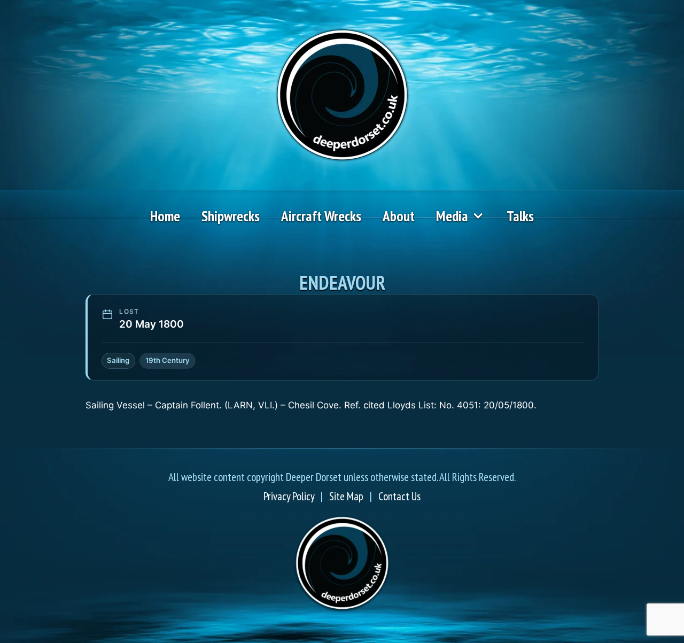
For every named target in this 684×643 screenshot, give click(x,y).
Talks (520, 216)
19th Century (167, 360)
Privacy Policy (288, 496)
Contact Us (399, 496)
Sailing (118, 360)
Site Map (346, 496)
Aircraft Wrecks (321, 216)
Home (165, 216)
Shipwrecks (230, 216)
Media (452, 216)
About (399, 216)
